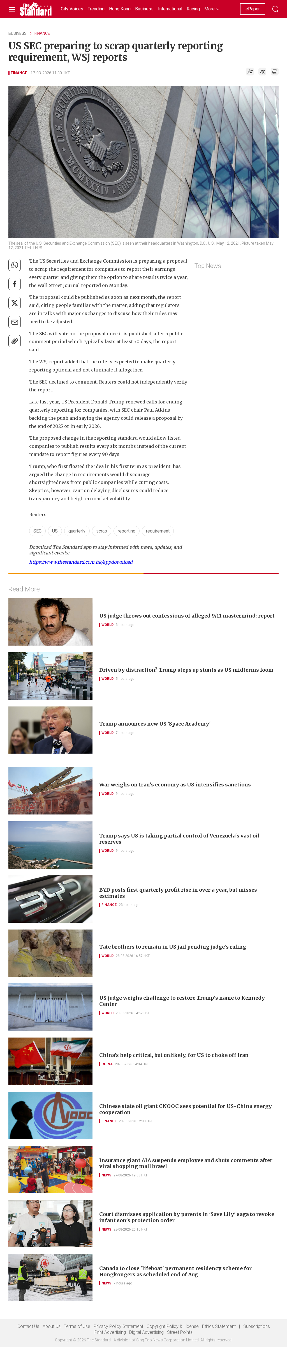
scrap (101, 531)
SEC (37, 531)
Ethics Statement (219, 1326)
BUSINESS (17, 33)
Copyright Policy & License (173, 1326)
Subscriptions (256, 1326)
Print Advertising (110, 1332)
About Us (52, 1326)
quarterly (76, 531)
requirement (158, 531)
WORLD (107, 625)
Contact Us (28, 1326)
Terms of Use (77, 1326)
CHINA (107, 1064)
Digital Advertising (146, 1332)
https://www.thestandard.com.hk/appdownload (81, 562)
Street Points (180, 1332)
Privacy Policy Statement (118, 1326)
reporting (126, 531)
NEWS (106, 1175)
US (55, 531)
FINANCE (42, 33)
